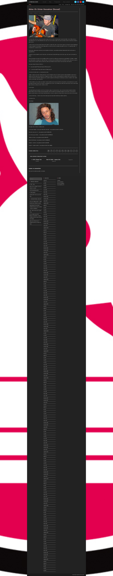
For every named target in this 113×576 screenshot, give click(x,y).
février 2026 (45, 191)
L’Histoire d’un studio (38, 203)
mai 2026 (45, 185)
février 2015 (45, 467)
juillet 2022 (45, 281)
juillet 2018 (45, 382)
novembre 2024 (46, 223)
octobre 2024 (45, 225)
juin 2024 (45, 234)
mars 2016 (45, 438)
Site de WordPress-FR (60, 184)
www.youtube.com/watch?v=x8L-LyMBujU (45, 145)
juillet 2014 (45, 483)
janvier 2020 (45, 342)
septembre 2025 (46, 203)
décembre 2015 (46, 445)
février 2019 (45, 366)
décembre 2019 (46, 344)
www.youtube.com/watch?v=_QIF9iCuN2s (56, 129)
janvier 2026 (45, 194)
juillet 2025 (45, 205)
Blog (63, 4)
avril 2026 (45, 187)
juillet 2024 (45, 232)
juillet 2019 (45, 355)
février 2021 (45, 319)
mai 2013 (45, 514)
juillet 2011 (45, 563)
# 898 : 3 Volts (32, 184)
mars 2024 (45, 241)
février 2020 (45, 339)
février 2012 (45, 548)
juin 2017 (45, 409)
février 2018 (45, 393)
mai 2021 (45, 312)
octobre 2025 (45, 200)
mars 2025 (45, 214)
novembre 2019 (46, 346)
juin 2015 (45, 458)
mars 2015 (45, 465)
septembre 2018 (46, 377)
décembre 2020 (46, 324)
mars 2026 (45, 189)
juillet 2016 (45, 429)
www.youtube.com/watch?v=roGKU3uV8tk (42, 142)
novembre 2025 (46, 198)
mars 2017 (45, 415)
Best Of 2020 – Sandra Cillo (53, 159)
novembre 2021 (46, 299)
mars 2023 (45, 265)
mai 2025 (45, 209)
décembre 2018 (46, 371)
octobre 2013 (45, 503)
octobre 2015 (45, 449)
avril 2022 (45, 288)
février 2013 (45, 521)
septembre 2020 (46, 330)
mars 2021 (45, 317)
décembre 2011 (46, 552)
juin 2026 (45, 183)
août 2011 (45, 561)
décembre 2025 (46, 196)
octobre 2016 (45, 427)
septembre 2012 (46, 532)
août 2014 (45, 480)
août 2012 (45, 534)
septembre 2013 (46, 505)
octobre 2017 (45, 402)
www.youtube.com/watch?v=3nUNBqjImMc (43, 140)
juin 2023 (45, 259)
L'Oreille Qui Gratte (33, 2)
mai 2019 (45, 359)
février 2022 (45, 292)
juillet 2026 (45, 180)
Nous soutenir (82, 574)
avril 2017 (45, 413)
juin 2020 (45, 333)
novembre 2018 (46, 373)
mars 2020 (45, 337)
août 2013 (45, 507)
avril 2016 (45, 436)
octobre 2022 (45, 277)
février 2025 (45, 216)
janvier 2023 (45, 270)
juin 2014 (45, 485)
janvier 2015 (45, 469)
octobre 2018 (45, 375)
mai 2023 (45, 261)
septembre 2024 (46, 227)
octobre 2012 (45, 530)
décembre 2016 (46, 422)
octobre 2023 (45, 252)
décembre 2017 (46, 398)
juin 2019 (45, 357)
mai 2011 (45, 568)
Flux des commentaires (60, 183)
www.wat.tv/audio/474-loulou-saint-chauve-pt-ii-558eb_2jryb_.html (41, 69)
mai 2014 (45, 487)
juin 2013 (45, 512)
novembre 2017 (46, 400)
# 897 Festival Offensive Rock (34, 190)
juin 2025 (45, 207)
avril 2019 (45, 362)
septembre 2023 (46, 254)
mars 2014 (45, 492)
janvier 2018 (45, 395)
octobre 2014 (45, 476)
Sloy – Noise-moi (32, 210)
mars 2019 (45, 364)
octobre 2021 (45, 301)
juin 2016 (45, 431)
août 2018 (45, 380)
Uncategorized (67, 4)
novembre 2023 (46, 250)
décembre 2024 (46, 221)
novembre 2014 (46, 474)
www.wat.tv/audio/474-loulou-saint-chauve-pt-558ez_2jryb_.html (40, 66)
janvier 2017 (45, 420)
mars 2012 (45, 545)
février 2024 (45, 243)
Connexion (58, 180)
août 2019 (45, 353)
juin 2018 (45, 384)
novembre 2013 (46, 501)
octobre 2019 (45, 348)
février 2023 (45, 268)
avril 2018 (45, 389)
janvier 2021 (45, 321)
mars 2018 (45, 391)
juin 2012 (45, 539)
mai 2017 (45, 411)
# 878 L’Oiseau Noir (37, 159)
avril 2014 (45, 489)
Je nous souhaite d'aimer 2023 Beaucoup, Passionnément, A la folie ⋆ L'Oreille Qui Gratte (35, 216)
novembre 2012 (46, 527)
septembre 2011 (46, 559)
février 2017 (45, 418)
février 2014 (45, 494)
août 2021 (45, 306)
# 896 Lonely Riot (32, 192)
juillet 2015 (45, 456)
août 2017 (45, 404)
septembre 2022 (46, 279)
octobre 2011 (45, 557)
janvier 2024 (45, 245)
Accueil (60, 4)
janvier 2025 (45, 218)
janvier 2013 (45, 523)
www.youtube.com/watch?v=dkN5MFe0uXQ (46, 134)
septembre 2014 (46, 478)
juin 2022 (45, 283)
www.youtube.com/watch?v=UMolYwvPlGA (45, 132)
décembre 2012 (46, 525)
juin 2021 (45, 310)
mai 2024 (45, 236)
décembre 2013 (46, 498)
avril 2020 (45, 335)
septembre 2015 (46, 451)
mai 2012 (45, 541)
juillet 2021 (45, 308)
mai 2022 (45, 286)
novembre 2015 (46, 447)
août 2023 (45, 256)
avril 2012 (45, 543)
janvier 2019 (45, 368)
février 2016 (45, 440)
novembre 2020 (46, 326)
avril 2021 (45, 315)
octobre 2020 (45, 328)
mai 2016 (45, 433)
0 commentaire (47, 13)
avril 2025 (45, 212)
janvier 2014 (45, 496)
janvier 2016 (45, 442)
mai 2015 (45, 460)
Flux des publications (60, 181)
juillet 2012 (45, 536)
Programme (78, 574)
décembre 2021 (46, 297)
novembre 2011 (46, 554)
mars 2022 (45, 290)
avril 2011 (45, 570)
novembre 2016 (46, 424)
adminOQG (31, 13)
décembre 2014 (46, 471)
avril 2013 (45, 516)
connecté (35, 171)
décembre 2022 (46, 272)
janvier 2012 (45, 550)
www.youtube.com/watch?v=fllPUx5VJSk (42, 137)
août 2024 (45, 230)
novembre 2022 (46, 274)
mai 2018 (45, 386)
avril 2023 (45, 263)
